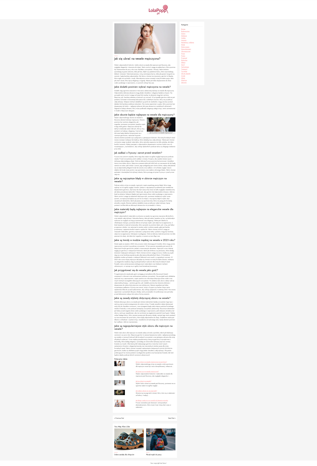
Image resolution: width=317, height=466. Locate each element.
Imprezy (183, 40)
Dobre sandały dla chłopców (124, 454)
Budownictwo (185, 31)
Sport (183, 65)
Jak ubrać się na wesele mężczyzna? (147, 372)
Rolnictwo (184, 60)
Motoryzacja (185, 47)
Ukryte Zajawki (185, 74)
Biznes (183, 29)
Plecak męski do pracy (153, 454)
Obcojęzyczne (185, 51)
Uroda (183, 76)
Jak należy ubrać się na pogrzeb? (146, 391)
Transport (184, 69)
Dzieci (183, 34)
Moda (116, 56)
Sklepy (183, 63)
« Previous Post (119, 418)
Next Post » (171, 418)
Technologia (185, 67)
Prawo (183, 56)
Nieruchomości (186, 49)
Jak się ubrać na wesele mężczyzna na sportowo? (151, 362)
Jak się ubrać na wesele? (143, 381)
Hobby (183, 38)
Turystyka (184, 71)
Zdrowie (183, 83)
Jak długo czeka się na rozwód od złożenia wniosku (152, 400)
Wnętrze (184, 80)
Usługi (183, 78)
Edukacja (184, 36)
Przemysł (184, 58)
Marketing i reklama (187, 42)
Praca (183, 54)
